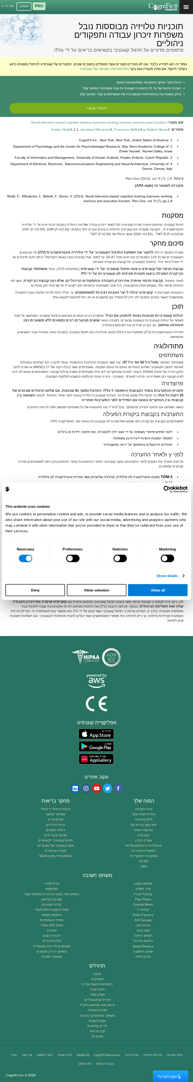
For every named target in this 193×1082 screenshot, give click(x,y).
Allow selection (96, 590)
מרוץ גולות (143, 956)
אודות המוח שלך (144, 814)
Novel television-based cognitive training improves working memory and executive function (98, 122)
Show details (167, 576)
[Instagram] (86, 788)
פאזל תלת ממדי (51, 925)
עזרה (14, 1055)
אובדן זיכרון (143, 840)
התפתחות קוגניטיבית (97, 984)
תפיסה (144, 861)
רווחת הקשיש (55, 830)
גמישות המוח (143, 830)
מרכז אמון (85, 1063)
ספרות (51, 930)
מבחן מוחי (97, 994)
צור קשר (27, 1055)
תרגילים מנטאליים (97, 1000)
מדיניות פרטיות (152, 1055)
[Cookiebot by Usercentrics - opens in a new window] (167, 489)
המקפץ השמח (51, 915)
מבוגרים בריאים (55, 835)
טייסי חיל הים (55, 825)
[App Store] (96, 734)
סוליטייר (143, 909)
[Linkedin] (75, 788)
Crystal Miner (143, 904)
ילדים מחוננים (97, 1026)
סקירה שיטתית (55, 851)
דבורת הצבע (52, 935)
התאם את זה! (143, 941)
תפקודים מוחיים (144, 851)
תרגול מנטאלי (97, 1010)
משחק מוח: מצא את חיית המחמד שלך (51, 894)
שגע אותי (143, 930)
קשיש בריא (56, 819)
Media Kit (83, 1055)
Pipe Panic (143, 899)
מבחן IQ (97, 1036)
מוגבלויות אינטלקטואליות (143, 845)
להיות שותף (64, 1055)
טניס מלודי (52, 883)
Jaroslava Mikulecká (95, 129)
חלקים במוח (144, 819)
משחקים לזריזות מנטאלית (51, 946)
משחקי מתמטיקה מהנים (97, 1015)
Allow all (158, 590)
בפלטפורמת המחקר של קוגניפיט (104, 69)
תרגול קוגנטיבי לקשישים (55, 840)
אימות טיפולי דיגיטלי (56, 809)
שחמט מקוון (143, 883)
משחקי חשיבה (51, 956)
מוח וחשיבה (143, 809)
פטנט (97, 974)
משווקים (97, 979)
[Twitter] (107, 788)
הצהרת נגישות (105, 1063)
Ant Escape (143, 920)
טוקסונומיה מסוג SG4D (55, 856)
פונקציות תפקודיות (143, 856)
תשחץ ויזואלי (143, 935)
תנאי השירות (175, 1055)
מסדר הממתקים (52, 920)
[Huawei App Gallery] (96, 759)
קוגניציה (143, 835)
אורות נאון (143, 925)
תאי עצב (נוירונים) (144, 825)
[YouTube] (96, 788)
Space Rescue (143, 946)
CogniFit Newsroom (107, 1055)
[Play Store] (96, 746)
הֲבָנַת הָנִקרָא (97, 1021)
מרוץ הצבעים (51, 904)
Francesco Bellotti (127, 129)
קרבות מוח (97, 1031)
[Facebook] (118, 788)
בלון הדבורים (51, 941)
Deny (35, 590)
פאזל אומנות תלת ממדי (52, 909)
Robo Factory (143, 915)
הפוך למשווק (45, 1055)
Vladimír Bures (157, 129)
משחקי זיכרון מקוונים (51, 951)
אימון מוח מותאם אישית (97, 1005)
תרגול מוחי (97, 989)
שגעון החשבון (143, 951)
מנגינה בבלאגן (51, 899)
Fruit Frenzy (143, 894)
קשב (144, 866)
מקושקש (52, 889)
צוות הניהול (132, 1055)
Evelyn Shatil (61, 129)
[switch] (73, 558)
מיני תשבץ (143, 889)
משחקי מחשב (56, 814)
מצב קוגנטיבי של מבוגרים (55, 845)
